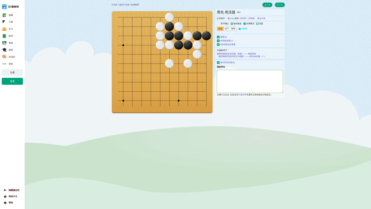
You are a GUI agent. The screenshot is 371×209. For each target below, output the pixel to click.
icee (232, 18)
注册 (12, 72)
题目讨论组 (124, 4)
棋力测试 (240, 94)
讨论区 (114, 4)
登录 (12, 81)
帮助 (11, 202)
